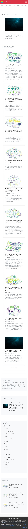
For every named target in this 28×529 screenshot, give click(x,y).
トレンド (7, 425)
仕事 (10, 5)
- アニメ (6, 467)
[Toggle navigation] (26, 2)
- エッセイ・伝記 (8, 438)
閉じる (25, 527)
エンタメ (7, 462)
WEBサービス (20, 5)
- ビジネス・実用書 (8, 431)
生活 (14, 5)
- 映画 (5, 464)
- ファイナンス (7, 451)
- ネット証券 (7, 457)
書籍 (2, 5)
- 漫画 (5, 436)
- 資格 (5, 446)
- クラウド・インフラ (9, 459)
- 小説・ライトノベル (9, 433)
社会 (6, 5)
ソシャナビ (7, 2)
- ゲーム (6, 469)
